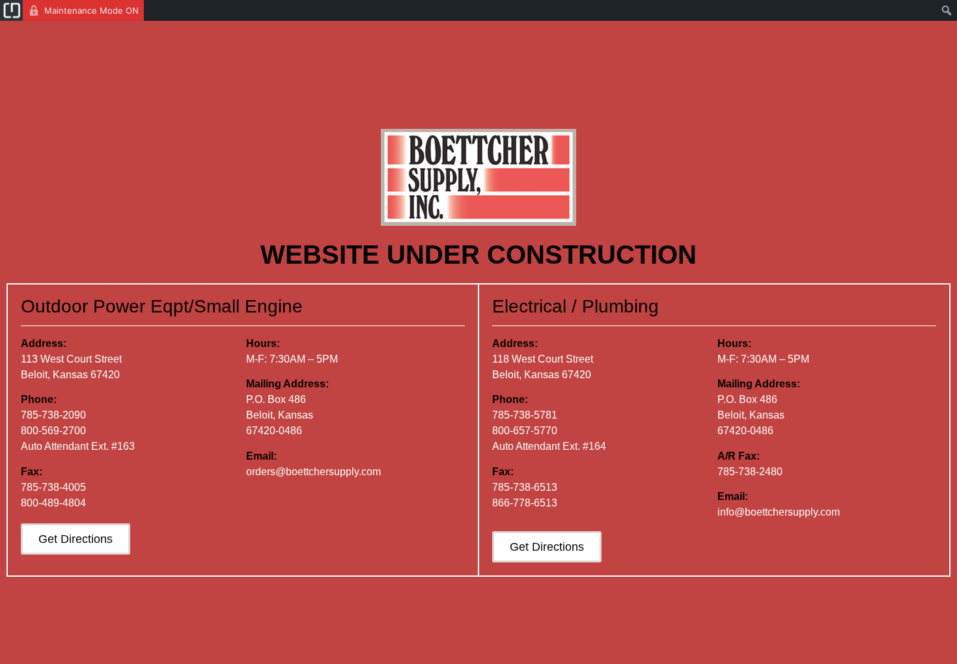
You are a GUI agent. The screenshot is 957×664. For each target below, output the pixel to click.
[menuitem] (11, 10)
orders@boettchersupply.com (313, 471)
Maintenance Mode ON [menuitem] (91, 10)
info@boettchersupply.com (778, 512)
